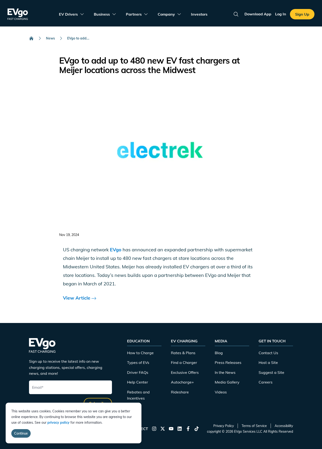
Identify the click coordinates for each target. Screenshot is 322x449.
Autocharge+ (182, 382)
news (50, 38)
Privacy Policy (223, 426)
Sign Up (302, 14)
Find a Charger (184, 362)
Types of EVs (138, 362)
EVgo (115, 250)
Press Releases (228, 362)
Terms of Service (254, 426)
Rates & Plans (183, 352)
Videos (221, 392)
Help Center (137, 382)
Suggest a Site (271, 372)
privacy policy (58, 422)
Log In (280, 14)
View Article (77, 298)
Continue (21, 433)
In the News (225, 372)
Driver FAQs (137, 372)
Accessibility (284, 426)
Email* (37, 387)
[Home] (31, 38)
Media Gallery (227, 382)
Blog (219, 352)
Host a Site (268, 362)
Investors (199, 14)
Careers (265, 382)
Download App (257, 14)
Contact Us (268, 352)
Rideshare (180, 392)
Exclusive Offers (185, 372)
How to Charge (140, 352)
